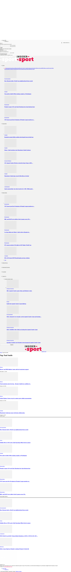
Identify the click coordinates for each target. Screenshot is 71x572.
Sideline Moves (5, 262)
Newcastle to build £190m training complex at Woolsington (17, 93)
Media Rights (4, 192)
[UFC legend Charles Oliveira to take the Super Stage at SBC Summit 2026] (10, 159)
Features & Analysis (10, 288)
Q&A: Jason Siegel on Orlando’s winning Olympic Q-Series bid (14, 548)
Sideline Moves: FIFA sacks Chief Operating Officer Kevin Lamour (15, 442)
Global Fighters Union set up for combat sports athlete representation (15, 398)
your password (12, 46)
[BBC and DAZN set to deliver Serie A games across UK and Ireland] (6, 491)
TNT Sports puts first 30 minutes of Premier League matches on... (15, 481)
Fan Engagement (7, 78)
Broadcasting (6, 104)
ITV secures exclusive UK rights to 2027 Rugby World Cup (17, 245)
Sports (3, 65)
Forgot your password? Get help (5, 48)
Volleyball (28, 69)
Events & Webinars (7, 160)
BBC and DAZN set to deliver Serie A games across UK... (13, 494)
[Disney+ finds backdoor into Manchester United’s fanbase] (10, 146)
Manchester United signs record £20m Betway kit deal (16, 176)
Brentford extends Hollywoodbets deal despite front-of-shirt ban (18, 137)
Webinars (1, 49)
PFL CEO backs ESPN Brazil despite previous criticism (17, 258)
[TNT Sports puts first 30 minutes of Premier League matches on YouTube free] (10, 116)
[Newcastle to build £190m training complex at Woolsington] (10, 90)
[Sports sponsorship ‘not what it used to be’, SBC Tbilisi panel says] (10, 185)
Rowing (10, 69)
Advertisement (7, 186)
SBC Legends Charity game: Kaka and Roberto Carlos (19, 290)
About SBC (4, 40)
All (5, 68)
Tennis (25, 69)
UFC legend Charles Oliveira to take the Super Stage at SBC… (18, 163)
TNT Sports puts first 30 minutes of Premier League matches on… (19, 119)
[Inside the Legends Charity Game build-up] (13, 300)
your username (12, 45)
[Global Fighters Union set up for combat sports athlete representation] (9, 395)
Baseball (14, 68)
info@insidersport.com (8, 566)
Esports (31, 68)
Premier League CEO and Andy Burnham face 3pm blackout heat (19, 106)
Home (1, 352)
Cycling (25, 68)
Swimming (22, 69)
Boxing (20, 68)
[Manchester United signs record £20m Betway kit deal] (10, 172)
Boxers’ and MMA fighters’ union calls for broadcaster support (14, 369)
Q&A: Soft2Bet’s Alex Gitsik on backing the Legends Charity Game (22, 329)
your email (12, 52)
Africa (1, 440)
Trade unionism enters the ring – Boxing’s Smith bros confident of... (15, 383)
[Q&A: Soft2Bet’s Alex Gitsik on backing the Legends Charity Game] (13, 326)
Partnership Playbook (6, 267)
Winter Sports (32, 69)
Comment (6, 255)
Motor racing (46, 68)
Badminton (11, 68)
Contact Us (6, 41)
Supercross (18, 69)
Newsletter (4, 271)
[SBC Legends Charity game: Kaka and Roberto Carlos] (13, 287)
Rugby (12, 69)
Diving (28, 68)
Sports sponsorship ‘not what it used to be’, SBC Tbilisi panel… (18, 188)
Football (33, 68)
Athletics (7, 68)
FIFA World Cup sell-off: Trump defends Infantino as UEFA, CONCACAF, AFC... (19, 536)
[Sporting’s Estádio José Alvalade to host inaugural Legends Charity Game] (13, 339)
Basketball (17, 68)
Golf (36, 68)
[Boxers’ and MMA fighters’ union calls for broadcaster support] (9, 366)
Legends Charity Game (8, 279)
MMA (42, 68)
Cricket (23, 68)
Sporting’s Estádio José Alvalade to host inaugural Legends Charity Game (23, 342)
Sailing (15, 69)
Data (5, 260)
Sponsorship (4, 123)
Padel (8, 69)
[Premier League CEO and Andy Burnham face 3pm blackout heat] (10, 103)
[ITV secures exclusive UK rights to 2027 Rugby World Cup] (10, 241)
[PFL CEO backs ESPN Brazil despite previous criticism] (10, 254)
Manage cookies (19, 571)
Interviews (2, 546)
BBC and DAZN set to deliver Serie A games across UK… (17, 219)
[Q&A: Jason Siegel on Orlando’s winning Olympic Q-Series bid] (6, 545)
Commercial (2, 533)
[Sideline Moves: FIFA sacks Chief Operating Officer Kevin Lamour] (6, 439)
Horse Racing (39, 68)
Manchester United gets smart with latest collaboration (12, 412)
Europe (8, 301)
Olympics (50, 68)
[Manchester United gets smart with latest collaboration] (9, 409)
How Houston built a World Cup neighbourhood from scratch (18, 81)
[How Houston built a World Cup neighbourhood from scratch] (10, 77)
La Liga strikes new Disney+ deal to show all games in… (17, 232)
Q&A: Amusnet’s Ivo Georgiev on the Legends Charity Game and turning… (24, 316)
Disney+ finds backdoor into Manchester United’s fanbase (17, 150)
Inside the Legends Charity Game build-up (16, 303)
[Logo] (8, 61)
